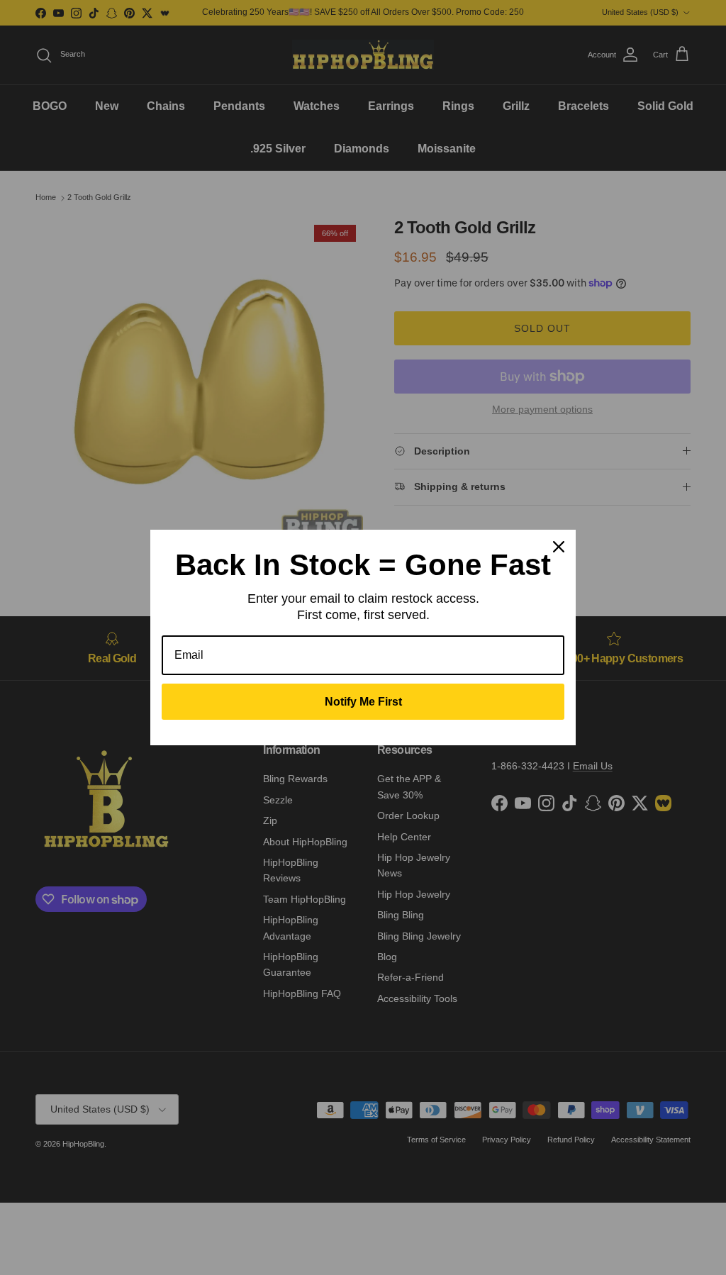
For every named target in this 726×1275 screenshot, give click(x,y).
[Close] (559, 547)
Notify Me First (363, 702)
